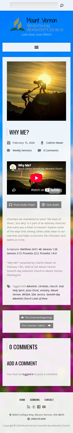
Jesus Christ (32, 290)
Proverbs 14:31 (48, 253)
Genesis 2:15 (14, 253)
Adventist (32, 286)
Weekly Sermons (22, 150)
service (41, 294)
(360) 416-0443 (38, 418)
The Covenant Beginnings (38, 317)
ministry (44, 290)
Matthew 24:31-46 (30, 249)
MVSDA (26, 294)
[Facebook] (38, 406)
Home (22, 399)
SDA (33, 294)
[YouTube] (44, 406)
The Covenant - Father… (34, 325)
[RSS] (28, 406)
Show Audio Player (24, 204)
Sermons (35, 399)
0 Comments (50, 150)
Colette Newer (54, 142)
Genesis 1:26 (50, 249)
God (61, 286)
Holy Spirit (18, 290)
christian (43, 286)
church (53, 286)
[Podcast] (33, 406)
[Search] (61, 5)
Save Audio (52, 204)
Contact (49, 399)
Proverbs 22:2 (31, 253)
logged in (28, 374)
